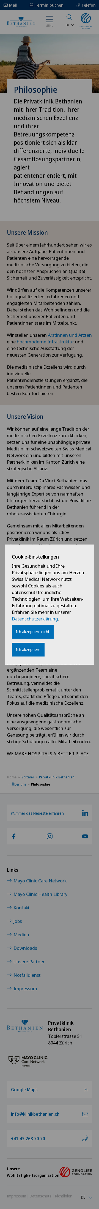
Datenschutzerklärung (35, 619)
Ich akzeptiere (28, 649)
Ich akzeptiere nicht (33, 631)
